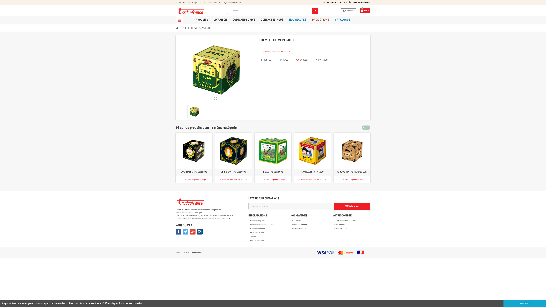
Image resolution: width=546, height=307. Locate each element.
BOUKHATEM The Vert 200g (194, 172)
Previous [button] (364, 128)
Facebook (178, 232)
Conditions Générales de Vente (262, 224)
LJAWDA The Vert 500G (312, 172)
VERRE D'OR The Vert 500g (233, 172)
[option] (194, 158)
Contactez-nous (211, 2)
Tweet (285, 60)
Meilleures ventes (299, 228)
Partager (267, 60)
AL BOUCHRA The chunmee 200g (352, 172)
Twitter (185, 232)
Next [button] (368, 128)
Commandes (339, 224)
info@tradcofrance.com (230, 2)
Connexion (349, 11)
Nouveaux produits (299, 224)
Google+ (304, 60)
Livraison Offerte (257, 232)
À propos (197, 2)
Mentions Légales (257, 220)
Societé (253, 236)
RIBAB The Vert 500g (273, 172)
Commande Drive (257, 240)
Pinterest (323, 60)
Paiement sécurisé (257, 228)
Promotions (297, 220)
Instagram (200, 232)
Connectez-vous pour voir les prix (276, 51)
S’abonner (353, 206)
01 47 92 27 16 (183, 2)
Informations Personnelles (345, 220)
